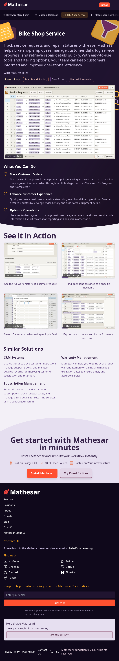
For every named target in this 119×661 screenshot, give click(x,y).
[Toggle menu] (113, 5)
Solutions (9, 505)
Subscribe (59, 603)
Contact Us (42, 651)
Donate (8, 516)
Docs (7, 527)
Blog (6, 521)
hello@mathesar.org (81, 548)
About (7, 510)
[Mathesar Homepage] (16, 5)
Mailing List (28, 651)
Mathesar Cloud (13, 533)
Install (104, 5)
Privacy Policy (12, 651)
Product (8, 499)
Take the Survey (58, 634)
